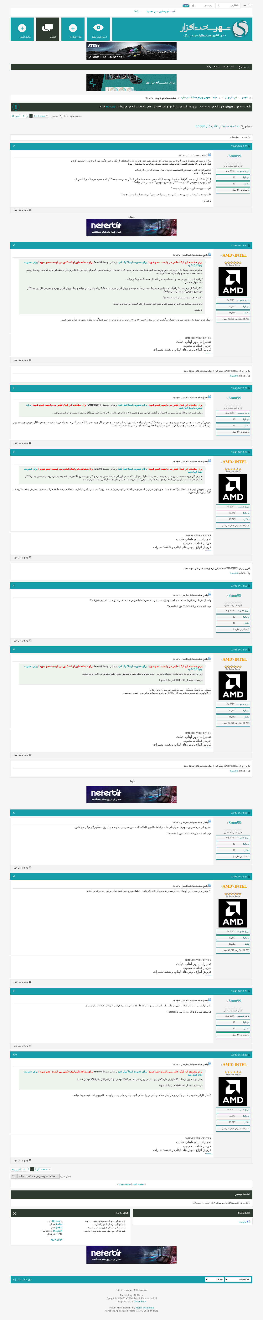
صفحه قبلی (138, 1184)
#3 (14, 388)
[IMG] (59, 1227)
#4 (14, 451)
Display (235, 137)
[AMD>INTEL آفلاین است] (233, 295)
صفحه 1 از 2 (39, 115)
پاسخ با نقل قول (21, 210)
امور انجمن (229, 67)
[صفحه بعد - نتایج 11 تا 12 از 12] (23, 116)
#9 (14, 990)
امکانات (247, 137)
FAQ (208, 67)
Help (136, 11)
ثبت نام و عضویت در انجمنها (161, 11)
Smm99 (234, 375)
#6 (14, 649)
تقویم (216, 67)
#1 (14, 146)
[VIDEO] (57, 1231)
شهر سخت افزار (24, 1280)
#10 (15, 1054)
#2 (14, 245)
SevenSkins (140, 1301)
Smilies (58, 1224)
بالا (13, 1176)
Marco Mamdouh (145, 1307)
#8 (14, 876)
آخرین (17, 116)
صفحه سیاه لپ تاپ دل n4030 (217, 126)
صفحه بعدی (125, 1184)
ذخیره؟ (246, 6)
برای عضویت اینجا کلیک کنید (132, 262)
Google (242, 1221)
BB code (56, 1221)
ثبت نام (110, 107)
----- (209, 353)
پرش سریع (244, 67)
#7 (14, 812)
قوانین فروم (56, 1239)
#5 (14, 585)
